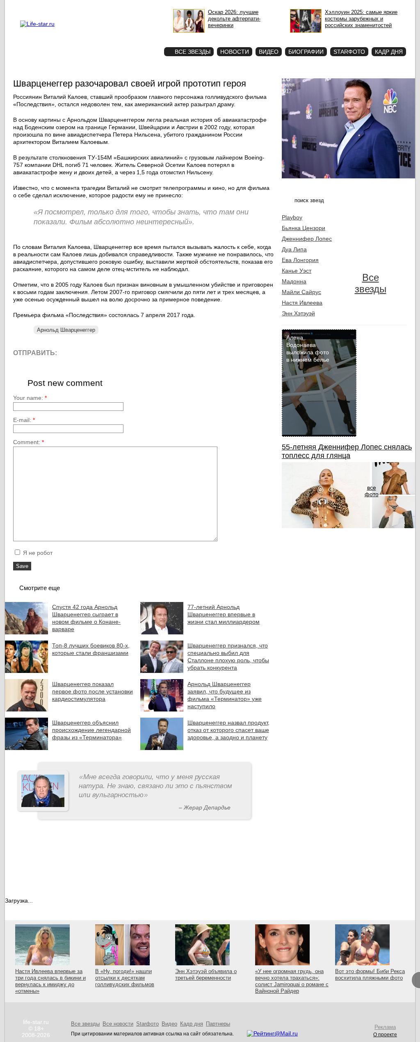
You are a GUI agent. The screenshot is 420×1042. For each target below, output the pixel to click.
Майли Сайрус (301, 292)
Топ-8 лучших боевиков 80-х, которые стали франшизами (91, 649)
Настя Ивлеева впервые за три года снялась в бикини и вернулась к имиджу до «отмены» (50, 981)
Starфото (133, 37)
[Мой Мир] (142, 352)
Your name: (30, 397)
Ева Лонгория (300, 260)
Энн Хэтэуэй (298, 313)
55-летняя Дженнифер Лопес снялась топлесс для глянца (347, 451)
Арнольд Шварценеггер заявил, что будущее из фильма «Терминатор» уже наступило (224, 695)
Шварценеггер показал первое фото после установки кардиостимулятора (92, 691)
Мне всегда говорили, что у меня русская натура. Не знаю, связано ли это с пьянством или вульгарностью (155, 786)
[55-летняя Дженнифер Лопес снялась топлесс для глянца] (326, 526)
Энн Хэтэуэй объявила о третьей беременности (206, 974)
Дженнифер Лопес (307, 238)
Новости (234, 51)
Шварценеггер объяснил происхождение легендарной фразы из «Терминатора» (91, 730)
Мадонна (294, 281)
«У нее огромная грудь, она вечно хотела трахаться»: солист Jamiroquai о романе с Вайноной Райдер (292, 981)
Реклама (95, 6)
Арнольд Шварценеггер (66, 330)
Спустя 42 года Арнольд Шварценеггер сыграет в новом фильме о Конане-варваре (86, 618)
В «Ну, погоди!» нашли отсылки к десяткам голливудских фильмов (124, 977)
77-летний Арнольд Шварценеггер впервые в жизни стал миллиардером (223, 614)
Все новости (118, 1024)
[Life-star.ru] (37, 24)
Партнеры (218, 1024)
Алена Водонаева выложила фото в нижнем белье (307, 348)
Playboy (292, 217)
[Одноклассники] (123, 352)
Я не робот (36, 553)
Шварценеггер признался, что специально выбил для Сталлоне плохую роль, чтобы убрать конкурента (228, 656)
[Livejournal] (68, 352)
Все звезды (370, 283)
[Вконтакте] (87, 352)
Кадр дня (389, 51)
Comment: (28, 442)
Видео (268, 51)
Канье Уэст (296, 270)
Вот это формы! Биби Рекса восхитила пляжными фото (370, 974)
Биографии (306, 51)
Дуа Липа (294, 249)
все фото (372, 490)
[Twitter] (105, 352)
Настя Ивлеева (302, 302)
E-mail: (24, 420)
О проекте (71, 6)
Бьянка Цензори (303, 228)
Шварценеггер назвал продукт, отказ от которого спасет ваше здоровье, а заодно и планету (228, 730)
